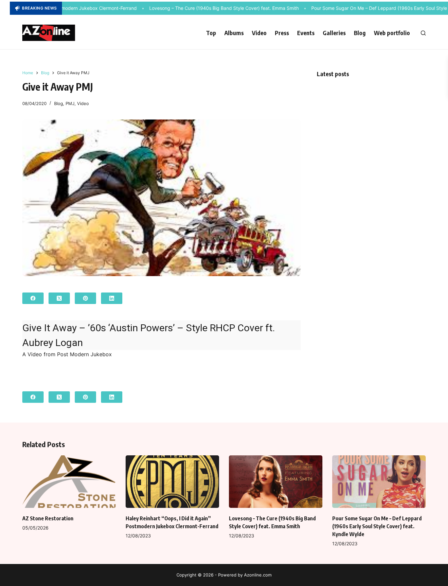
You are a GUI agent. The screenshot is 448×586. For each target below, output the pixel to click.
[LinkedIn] (111, 298)
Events (306, 32)
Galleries (334, 32)
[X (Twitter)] (59, 298)
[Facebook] (33, 298)
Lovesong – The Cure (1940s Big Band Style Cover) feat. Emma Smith (214, 8)
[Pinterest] (85, 298)
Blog (360, 32)
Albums (234, 32)
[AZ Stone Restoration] (69, 481)
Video (259, 32)
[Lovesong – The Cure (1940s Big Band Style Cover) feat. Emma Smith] (275, 481)
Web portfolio (392, 32)
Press (282, 32)
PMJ (70, 103)
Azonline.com (258, 574)
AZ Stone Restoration (47, 518)
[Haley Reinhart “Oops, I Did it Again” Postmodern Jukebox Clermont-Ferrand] (172, 481)
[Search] (423, 33)
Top (211, 32)
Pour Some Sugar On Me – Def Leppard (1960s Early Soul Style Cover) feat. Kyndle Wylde (377, 526)
